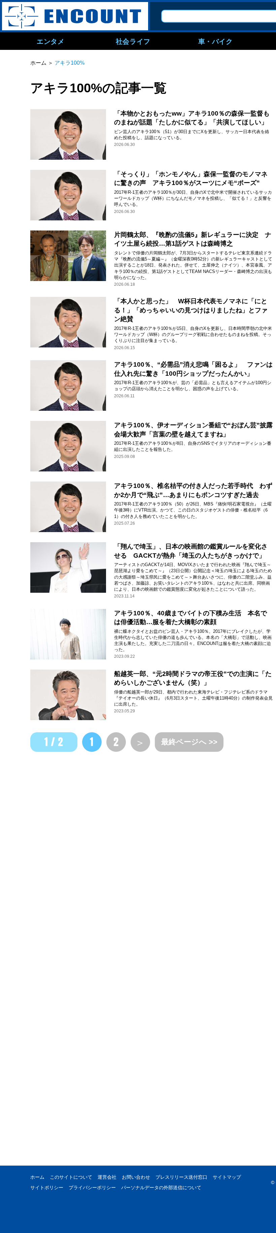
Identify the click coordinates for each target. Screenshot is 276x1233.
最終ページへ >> (189, 742)
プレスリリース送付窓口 (181, 1177)
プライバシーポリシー (92, 1187)
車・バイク (215, 41)
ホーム (37, 1177)
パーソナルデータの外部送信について (161, 1187)
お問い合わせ (136, 1177)
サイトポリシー (46, 1187)
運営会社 (107, 1177)
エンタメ (50, 41)
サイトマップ (227, 1177)
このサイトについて (71, 1177)
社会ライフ (133, 41)
